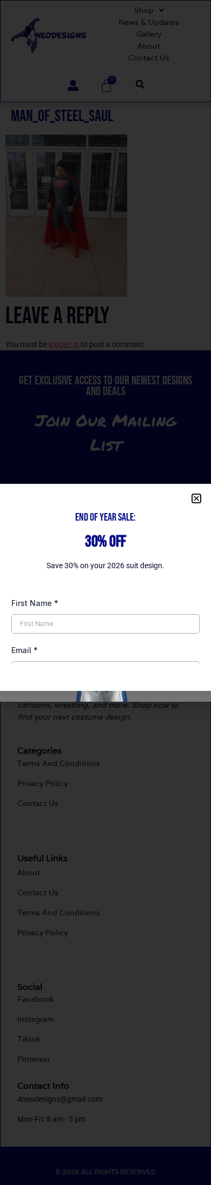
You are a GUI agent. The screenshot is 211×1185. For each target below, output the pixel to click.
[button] (196, 498)
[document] (105, 592)
